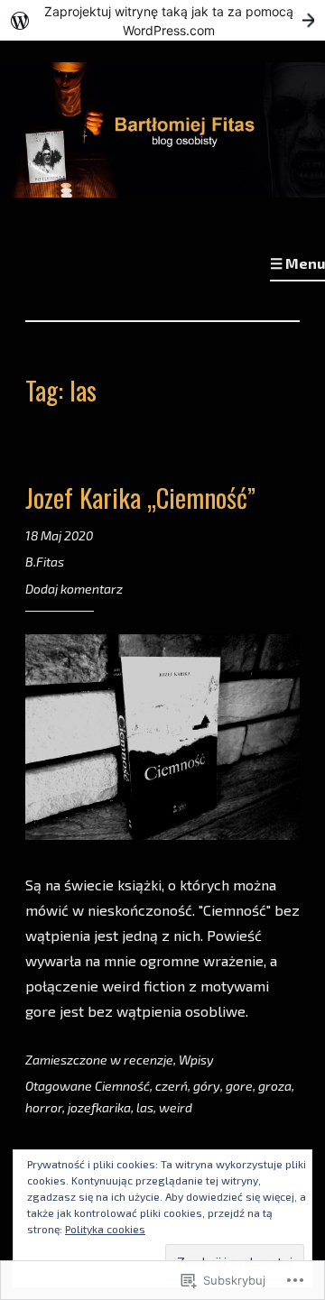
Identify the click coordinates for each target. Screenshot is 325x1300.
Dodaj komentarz (74, 588)
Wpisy (196, 1059)
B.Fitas (44, 561)
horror (43, 1107)
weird (175, 1107)
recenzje (148, 1059)
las (144, 1107)
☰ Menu (297, 263)
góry (206, 1085)
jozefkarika (99, 1107)
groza (275, 1085)
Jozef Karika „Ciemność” (140, 496)
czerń (171, 1085)
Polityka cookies (105, 1228)
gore (239, 1085)
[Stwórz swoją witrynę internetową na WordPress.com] (162, 20)
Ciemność (122, 1085)
